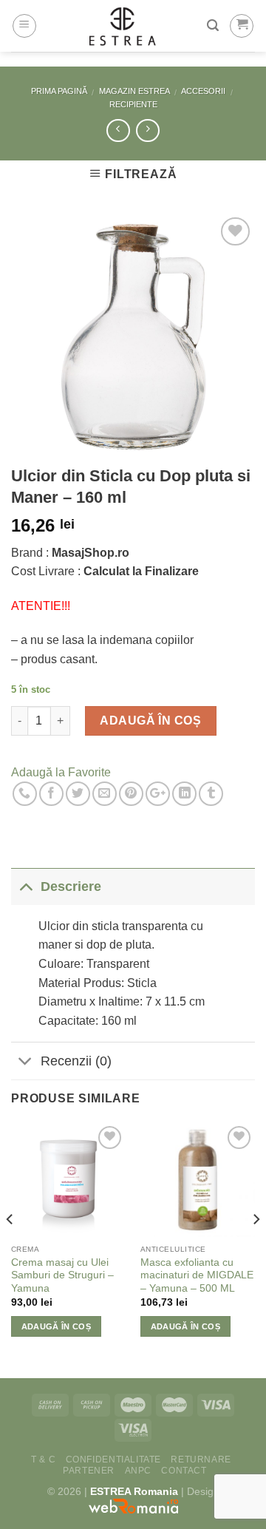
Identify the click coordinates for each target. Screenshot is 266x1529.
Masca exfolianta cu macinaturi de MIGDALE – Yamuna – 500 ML (196, 1275)
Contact (183, 1470)
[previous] (10, 1249)
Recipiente (133, 104)
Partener (89, 1470)
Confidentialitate (113, 1459)
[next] (255, 1249)
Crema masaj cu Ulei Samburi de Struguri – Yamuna (62, 1275)
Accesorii (203, 91)
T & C (43, 1459)
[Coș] (241, 26)
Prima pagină (59, 91)
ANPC (138, 1470)
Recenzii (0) (76, 1061)
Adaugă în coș (150, 720)
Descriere (71, 886)
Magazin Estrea (134, 91)
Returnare (201, 1459)
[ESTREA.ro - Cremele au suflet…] (122, 26)
